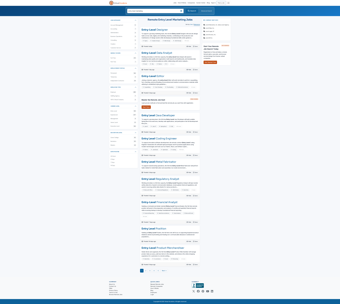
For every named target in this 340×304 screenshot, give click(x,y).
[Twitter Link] (194, 291)
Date (191, 24)
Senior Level (123, 122)
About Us (112, 284)
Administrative (123, 32)
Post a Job (221, 3)
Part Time (123, 61)
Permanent (123, 73)
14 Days (113, 165)
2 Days (113, 159)
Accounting (123, 29)
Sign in (213, 3)
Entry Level (123, 111)
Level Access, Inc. (211, 34)
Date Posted (115, 151)
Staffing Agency (123, 96)
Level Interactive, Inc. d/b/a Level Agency (217, 25)
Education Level (116, 132)
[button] (195, 46)
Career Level (115, 106)
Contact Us (112, 286)
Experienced (123, 115)
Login (152, 294)
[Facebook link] (198, 291)
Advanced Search (206, 11)
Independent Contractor (123, 80)
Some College (123, 137)
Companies (191, 3)
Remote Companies (156, 286)
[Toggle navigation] (228, 3)
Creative (123, 44)
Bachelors (123, 141)
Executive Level (123, 126)
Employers (153, 292)
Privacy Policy (113, 290)
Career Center (200, 3)
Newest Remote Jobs (157, 284)
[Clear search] (181, 11)
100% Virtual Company (123, 99)
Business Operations (123, 36)
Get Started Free (210, 62)
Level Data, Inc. (210, 28)
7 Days (113, 162)
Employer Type (116, 87)
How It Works (182, 3)
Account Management (123, 25)
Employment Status (118, 68)
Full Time (123, 58)
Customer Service (123, 48)
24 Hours (113, 156)
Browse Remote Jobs (115, 294)
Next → (164, 270)
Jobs (174, 3)
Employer (123, 92)
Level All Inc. (209, 38)
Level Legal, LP (210, 31)
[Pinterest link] (203, 291)
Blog (208, 3)
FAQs (110, 288)
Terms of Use (113, 292)
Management (123, 118)
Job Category (116, 20)
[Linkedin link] (212, 291)
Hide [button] (189, 46)
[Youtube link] (207, 291)
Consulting (123, 40)
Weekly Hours (116, 53)
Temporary (123, 77)
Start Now (146, 107)
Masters (123, 145)
